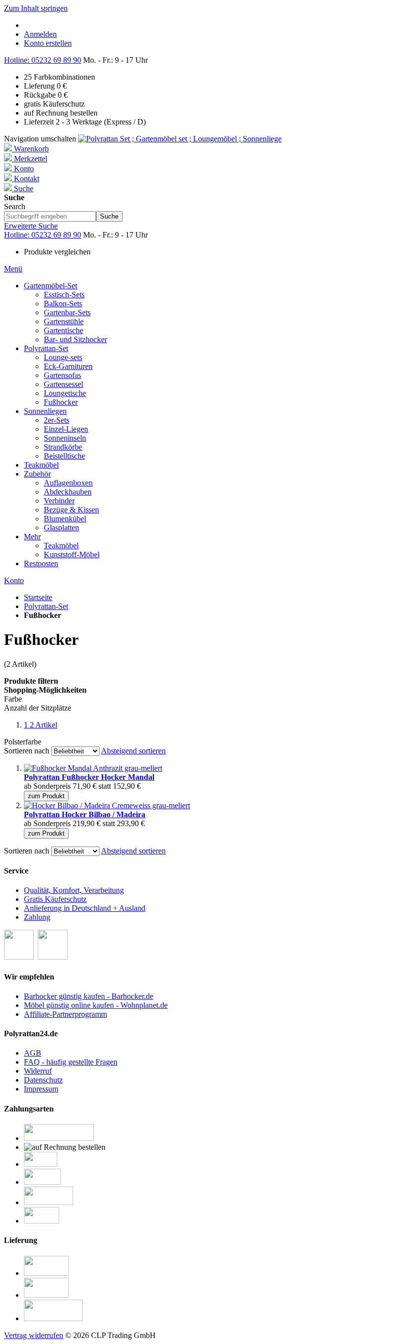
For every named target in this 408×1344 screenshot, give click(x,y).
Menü (13, 268)
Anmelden (40, 34)
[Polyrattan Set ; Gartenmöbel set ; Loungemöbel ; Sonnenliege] (180, 138)
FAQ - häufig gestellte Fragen (70, 1062)
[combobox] (50, 216)
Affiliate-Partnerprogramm (65, 1014)
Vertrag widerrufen (33, 1335)
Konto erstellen (48, 43)
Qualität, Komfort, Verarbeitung (74, 890)
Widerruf (38, 1071)
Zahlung (37, 917)
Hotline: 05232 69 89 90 (42, 60)
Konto (14, 580)
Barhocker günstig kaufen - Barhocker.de (88, 996)
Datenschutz (43, 1080)
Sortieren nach (26, 750)
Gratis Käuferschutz (55, 899)
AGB (32, 1053)
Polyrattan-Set (46, 606)
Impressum (41, 1089)
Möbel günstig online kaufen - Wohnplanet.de (96, 1005)
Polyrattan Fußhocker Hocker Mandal (89, 777)
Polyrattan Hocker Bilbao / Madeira (84, 814)
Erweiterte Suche (31, 226)
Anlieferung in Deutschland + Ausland (84, 908)
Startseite (38, 597)
